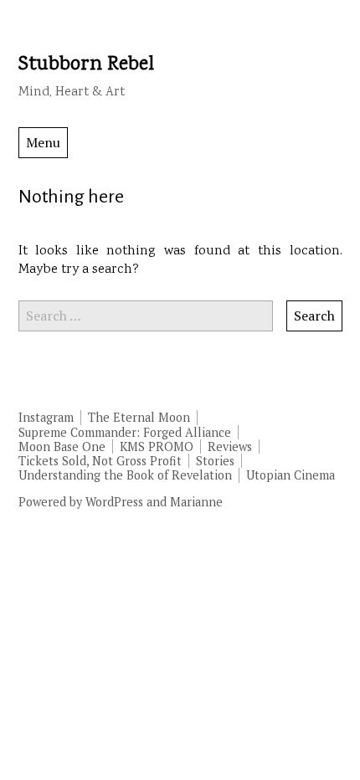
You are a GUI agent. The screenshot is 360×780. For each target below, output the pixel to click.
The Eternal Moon (139, 417)
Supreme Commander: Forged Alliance (124, 432)
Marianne (196, 502)
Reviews (230, 446)
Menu (43, 142)
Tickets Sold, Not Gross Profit (100, 461)
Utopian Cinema (290, 475)
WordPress (114, 502)
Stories (215, 461)
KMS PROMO (156, 446)
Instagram (46, 417)
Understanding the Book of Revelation (125, 475)
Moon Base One (61, 446)
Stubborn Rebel (86, 65)
